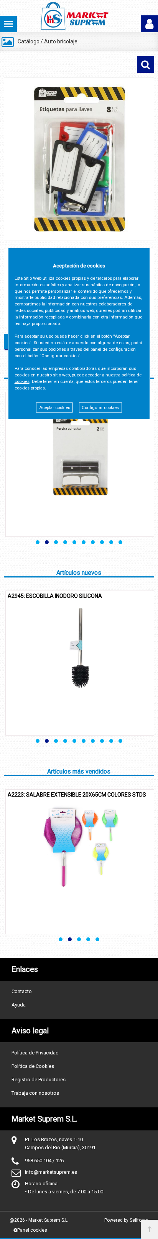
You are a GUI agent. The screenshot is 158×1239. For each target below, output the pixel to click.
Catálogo (29, 41)
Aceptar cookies (54, 407)
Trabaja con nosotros (35, 1093)
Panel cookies (32, 1230)
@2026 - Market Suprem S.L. (39, 1220)
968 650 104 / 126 (44, 1160)
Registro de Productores (39, 1079)
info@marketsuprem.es (51, 1172)
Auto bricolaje (60, 41)
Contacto (22, 991)
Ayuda (19, 1005)
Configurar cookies (100, 407)
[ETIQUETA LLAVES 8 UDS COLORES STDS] (79, 159)
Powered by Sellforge (126, 1220)
